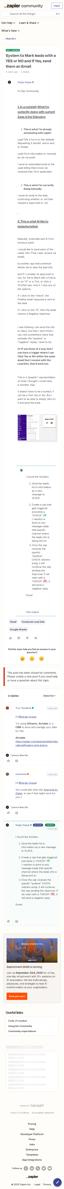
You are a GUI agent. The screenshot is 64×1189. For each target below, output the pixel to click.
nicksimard (20, 774)
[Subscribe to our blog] (38, 1168)
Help (32, 1129)
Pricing (32, 1123)
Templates (32, 1154)
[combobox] (32, 14)
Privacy (47, 1184)
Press (32, 1139)
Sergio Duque (24, 82)
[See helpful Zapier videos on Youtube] (49, 1168)
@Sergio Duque (27, 716)
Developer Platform (32, 1134)
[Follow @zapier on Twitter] (44, 1168)
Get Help (6, 22)
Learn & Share (27, 22)
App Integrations (32, 1159)
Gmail (13, 621)
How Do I (11, 38)
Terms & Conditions (19, 1112)
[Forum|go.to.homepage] (24, 5)
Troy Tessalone (23, 708)
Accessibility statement (43, 1112)
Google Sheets (18, 629)
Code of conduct (17, 1020)
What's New (9, 30)
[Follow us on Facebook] (26, 1168)
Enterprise (32, 1149)
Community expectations (22, 1031)
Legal (37, 1184)
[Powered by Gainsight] (32, 1106)
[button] (57, 6)
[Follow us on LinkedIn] (32, 1168)
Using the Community (20, 1026)
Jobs (32, 1144)
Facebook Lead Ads (33, 621)
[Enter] (4, 14)
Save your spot (17, 996)
